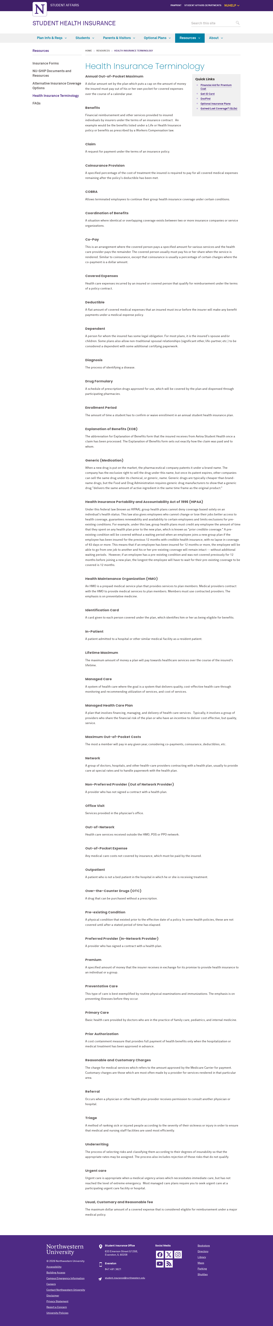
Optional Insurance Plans (215, 104)
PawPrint (175, 5)
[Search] (237, 23)
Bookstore (204, 1245)
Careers (51, 1284)
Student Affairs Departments (202, 5)
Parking (202, 1268)
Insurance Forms (45, 63)
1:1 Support (258, 22)
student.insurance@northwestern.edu (125, 1278)
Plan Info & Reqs (50, 38)
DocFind (205, 99)
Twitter (169, 1254)
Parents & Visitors (117, 38)
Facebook (160, 1254)
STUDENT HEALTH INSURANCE (74, 24)
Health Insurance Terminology (55, 96)
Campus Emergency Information (65, 1278)
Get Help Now (257, 18)
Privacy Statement (57, 1301)
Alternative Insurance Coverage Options (56, 86)
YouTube (160, 1263)
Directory (203, 1251)
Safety (261, 31)
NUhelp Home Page (254, 14)
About (214, 38)
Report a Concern (56, 1307)
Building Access (55, 1272)
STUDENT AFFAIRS (64, 5)
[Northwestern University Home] (39, 9)
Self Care (260, 26)
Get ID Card (207, 94)
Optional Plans (155, 38)
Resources (188, 38)
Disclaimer (52, 1295)
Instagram (178, 1254)
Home (88, 51)
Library (202, 1257)
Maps (201, 1263)
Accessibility (53, 1267)
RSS (169, 1263)
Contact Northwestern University (65, 1290)
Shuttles (203, 1274)
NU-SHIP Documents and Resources (51, 73)
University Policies (57, 1313)
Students (83, 38)
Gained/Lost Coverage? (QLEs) (219, 108)
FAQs (36, 103)
